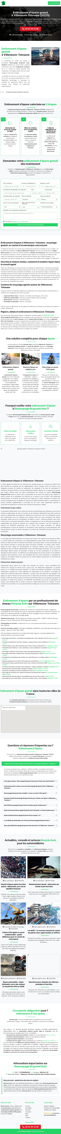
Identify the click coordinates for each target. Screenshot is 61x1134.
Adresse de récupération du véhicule (14, 189)
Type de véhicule (45, 196)
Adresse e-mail (44, 183)
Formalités (28, 1108)
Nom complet (7, 183)
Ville (32, 189)
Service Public (50, 1035)
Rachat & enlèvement (9, 978)
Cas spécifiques (9, 880)
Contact (27, 1117)
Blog (26, 1113)
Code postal (48, 189)
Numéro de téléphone (28, 183)
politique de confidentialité (20, 221)
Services (27, 1110)
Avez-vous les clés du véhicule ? (28, 203)
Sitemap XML (29, 1122)
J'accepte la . (16, 221)
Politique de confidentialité (52, 1108)
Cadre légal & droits (40, 927)
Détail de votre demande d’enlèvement (14, 210)
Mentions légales (49, 1106)
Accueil (2, 92)
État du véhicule (26, 196)
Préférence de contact (47, 203)
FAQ (26, 1115)
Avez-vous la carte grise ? (11, 203)
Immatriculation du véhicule (11, 196)
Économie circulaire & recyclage (14, 927)
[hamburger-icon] (44, 3)
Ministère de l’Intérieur (49, 1040)
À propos (28, 1112)
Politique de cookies (50, 1110)
